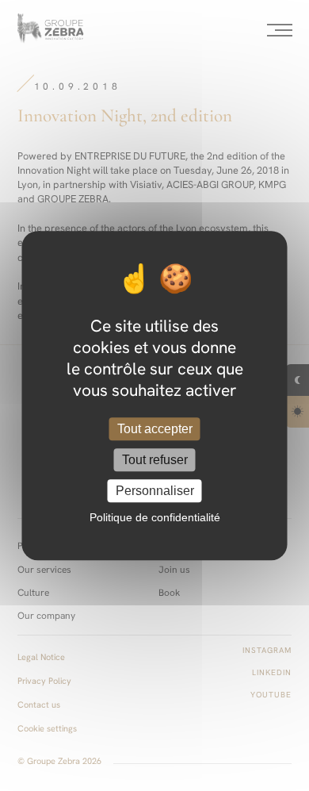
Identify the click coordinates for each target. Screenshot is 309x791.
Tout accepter (155, 429)
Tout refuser (155, 460)
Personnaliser (155, 490)
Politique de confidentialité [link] (155, 517)
